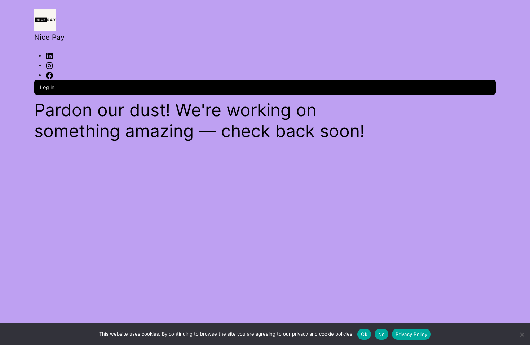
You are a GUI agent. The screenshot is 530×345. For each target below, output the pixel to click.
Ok (364, 334)
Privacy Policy (411, 334)
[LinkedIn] (49, 55)
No (381, 334)
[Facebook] (49, 74)
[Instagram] (49, 65)
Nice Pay (49, 37)
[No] (522, 333)
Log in (47, 87)
